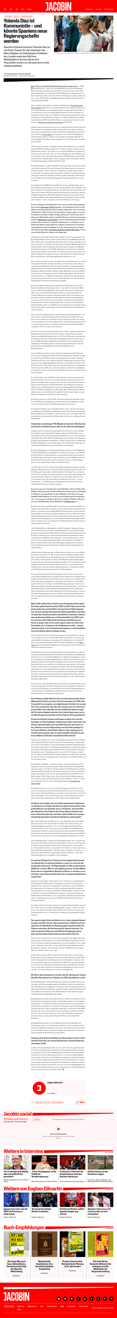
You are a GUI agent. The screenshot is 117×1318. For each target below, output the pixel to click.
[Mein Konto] (11, 9)
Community (108, 9)
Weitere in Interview (23, 1151)
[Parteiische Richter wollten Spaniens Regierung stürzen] (72, 1200)
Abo (22, 9)
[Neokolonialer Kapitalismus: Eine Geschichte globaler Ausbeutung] (44, 1244)
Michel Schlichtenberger (104, 1181)
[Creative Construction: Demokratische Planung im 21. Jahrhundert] (72, 1244)
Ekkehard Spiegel (10, 1180)
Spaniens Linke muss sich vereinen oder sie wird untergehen (99, 1211)
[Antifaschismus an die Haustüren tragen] (100, 1162)
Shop (29, 9)
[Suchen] (16, 9)
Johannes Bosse (101, 1180)
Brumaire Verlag (108, 1308)
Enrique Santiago (25, 74)
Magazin (89, 9)
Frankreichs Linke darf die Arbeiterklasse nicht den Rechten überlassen (71, 1174)
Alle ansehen (109, 1152)
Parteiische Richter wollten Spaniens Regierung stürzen (72, 1211)
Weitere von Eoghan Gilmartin (33, 1189)
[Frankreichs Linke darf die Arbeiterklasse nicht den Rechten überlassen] (72, 1162)
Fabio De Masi (52, 1181)
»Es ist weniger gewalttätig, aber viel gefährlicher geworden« (16, 1174)
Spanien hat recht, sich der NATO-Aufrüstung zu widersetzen (16, 1211)
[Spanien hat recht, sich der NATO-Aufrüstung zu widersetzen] (16, 1200)
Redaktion (16, 1276)
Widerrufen (9, 1306)
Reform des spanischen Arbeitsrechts (51, 122)
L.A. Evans (91, 1180)
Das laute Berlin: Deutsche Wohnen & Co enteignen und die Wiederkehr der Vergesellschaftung (100, 1266)
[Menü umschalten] (5, 9)
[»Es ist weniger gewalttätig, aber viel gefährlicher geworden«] (16, 1162)
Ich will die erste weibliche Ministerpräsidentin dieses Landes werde (55, 86)
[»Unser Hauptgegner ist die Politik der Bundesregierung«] (44, 1162)
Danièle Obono (79, 1181)
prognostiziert (47, 134)
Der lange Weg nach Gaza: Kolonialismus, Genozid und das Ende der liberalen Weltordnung (16, 1266)
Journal (98, 9)
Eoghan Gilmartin (12, 74)
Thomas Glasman (66, 1181)
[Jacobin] (58, 6)
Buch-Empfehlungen (24, 1228)
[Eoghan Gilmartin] (39, 1088)
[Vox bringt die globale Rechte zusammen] (44, 1200)
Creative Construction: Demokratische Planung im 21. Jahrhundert (73, 1264)
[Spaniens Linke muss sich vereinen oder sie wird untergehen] (100, 1200)
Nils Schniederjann (38, 1181)
